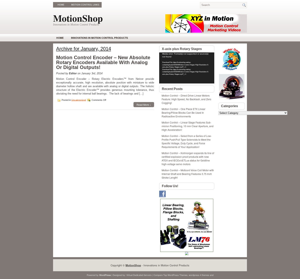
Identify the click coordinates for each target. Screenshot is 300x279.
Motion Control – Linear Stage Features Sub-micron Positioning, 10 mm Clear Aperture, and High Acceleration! (187, 126)
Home (61, 4)
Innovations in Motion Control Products (99, 38)
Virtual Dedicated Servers (139, 275)
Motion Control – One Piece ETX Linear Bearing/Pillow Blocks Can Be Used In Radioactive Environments (183, 112)
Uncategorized (78, 100)
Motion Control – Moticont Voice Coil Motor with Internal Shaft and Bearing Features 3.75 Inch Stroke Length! (188, 173)
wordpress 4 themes (199, 275)
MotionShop (78, 18)
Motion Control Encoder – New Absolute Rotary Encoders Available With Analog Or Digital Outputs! (103, 62)
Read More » (144, 104)
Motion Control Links (85, 4)
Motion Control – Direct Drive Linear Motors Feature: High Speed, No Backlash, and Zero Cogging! (186, 99)
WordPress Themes (178, 275)
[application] (186, 67)
